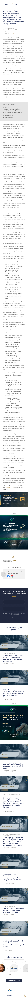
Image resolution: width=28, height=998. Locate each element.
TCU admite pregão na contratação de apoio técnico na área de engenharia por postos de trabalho (14, 693)
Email (5, 606)
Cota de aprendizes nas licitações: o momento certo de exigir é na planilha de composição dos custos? (13, 877)
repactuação (8, 553)
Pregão (8, 687)
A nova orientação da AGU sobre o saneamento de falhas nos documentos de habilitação (13, 658)
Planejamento (14, 938)
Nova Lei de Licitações (7, 795)
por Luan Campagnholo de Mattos (9, 916)
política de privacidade (14, 614)
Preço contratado (8, 117)
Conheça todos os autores (14, 980)
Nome (5, 599)
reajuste (4, 553)
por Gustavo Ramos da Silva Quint (9, 664)
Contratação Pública (7, 653)
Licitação (13, 653)
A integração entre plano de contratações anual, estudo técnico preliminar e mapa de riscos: (13, 944)
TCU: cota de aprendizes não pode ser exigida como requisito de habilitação (13, 910)
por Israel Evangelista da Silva (8, 771)
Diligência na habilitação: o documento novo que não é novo (13, 766)
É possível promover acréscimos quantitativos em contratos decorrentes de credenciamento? (12, 110)
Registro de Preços (7, 835)
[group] (14, 968)
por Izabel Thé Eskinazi (7, 950)
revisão (13, 553)
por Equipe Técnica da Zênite (8, 31)
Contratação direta (6, 107)
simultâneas (17, 553)
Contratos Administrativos (8, 28)
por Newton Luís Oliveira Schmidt (9, 849)
